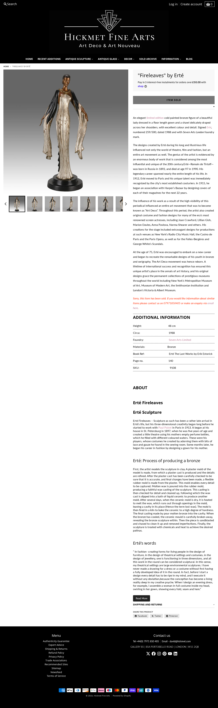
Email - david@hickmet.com (176, 641)
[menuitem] (29, 59)
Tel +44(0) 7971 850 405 (146, 641)
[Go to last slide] (5, 204)
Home (6, 66)
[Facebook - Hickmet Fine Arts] (154, 654)
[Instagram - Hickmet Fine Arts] (159, 654)
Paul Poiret (165, 427)
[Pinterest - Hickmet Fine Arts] (164, 654)
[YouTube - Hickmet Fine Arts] (170, 654)
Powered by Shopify (122, 695)
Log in (173, 4)
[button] (17, 204)
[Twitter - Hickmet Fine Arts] (148, 654)
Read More (141, 598)
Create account (191, 4)
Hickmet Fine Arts (102, 695)
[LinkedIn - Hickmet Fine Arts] (175, 654)
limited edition (155, 117)
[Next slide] (125, 204)
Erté (209, 127)
